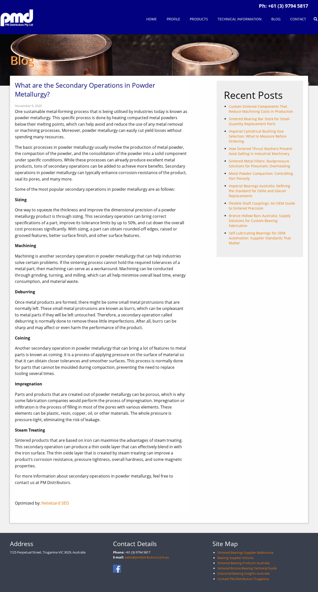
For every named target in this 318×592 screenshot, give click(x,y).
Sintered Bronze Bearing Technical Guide (247, 568)
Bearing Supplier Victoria (235, 557)
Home (151, 19)
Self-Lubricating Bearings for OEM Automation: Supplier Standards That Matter (260, 238)
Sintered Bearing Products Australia (243, 563)
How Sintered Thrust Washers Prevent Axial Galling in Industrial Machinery (260, 151)
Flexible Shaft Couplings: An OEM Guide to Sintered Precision (262, 206)
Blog (275, 19)
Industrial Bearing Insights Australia (243, 573)
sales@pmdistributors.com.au (147, 557)
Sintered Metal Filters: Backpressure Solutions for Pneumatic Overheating (259, 163)
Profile (173, 19)
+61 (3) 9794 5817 (288, 5)
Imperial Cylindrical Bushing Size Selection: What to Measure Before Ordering (257, 136)
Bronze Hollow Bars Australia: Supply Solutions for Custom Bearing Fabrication (259, 220)
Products (199, 19)
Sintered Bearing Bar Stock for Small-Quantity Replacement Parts (259, 121)
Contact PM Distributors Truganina (243, 579)
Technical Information (240, 19)
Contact (298, 19)
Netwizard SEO (55, 503)
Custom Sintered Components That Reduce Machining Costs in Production (261, 109)
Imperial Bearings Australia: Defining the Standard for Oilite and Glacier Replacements (259, 191)
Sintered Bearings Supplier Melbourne (245, 552)
